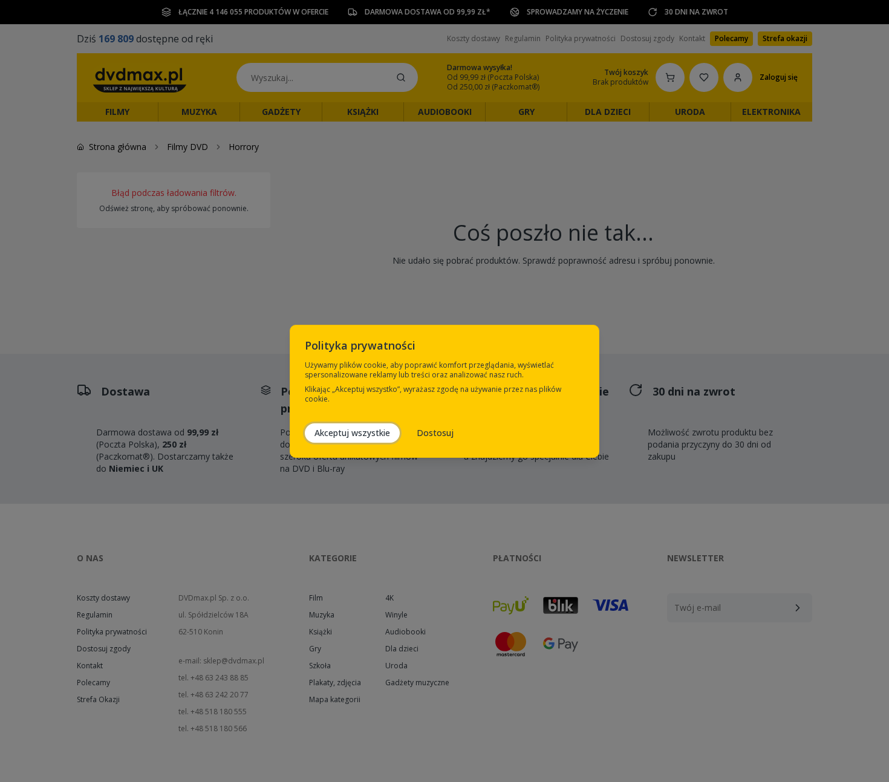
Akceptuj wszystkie (352, 432)
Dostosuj (435, 432)
